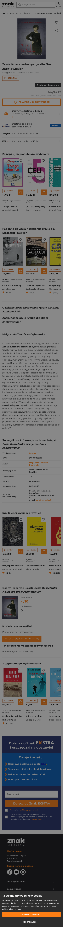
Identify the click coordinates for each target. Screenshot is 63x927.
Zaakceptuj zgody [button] (31, 914)
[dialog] (31, 909)
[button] (31, 922)
